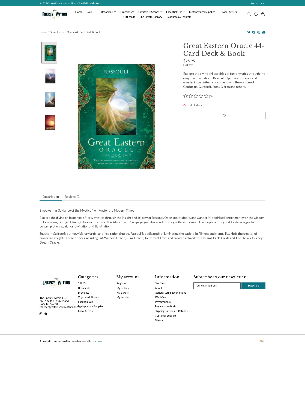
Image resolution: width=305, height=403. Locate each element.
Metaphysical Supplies (90, 306)
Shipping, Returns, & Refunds (171, 311)
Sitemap (159, 320)
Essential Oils (85, 301)
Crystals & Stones (88, 297)
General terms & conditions (170, 292)
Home (78, 11)
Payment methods (165, 306)
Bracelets (83, 292)
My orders (122, 288)
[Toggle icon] (249, 14)
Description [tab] (51, 196)
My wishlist (122, 297)
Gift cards (129, 16)
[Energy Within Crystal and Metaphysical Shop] (55, 14)
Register (121, 283)
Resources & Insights (178, 16)
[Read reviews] (196, 96)
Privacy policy (163, 301)
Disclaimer (161, 297)
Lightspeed (97, 341)
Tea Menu (160, 283)
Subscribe (253, 285)
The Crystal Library (150, 16)
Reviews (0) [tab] (72, 196)
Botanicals (84, 288)
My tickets (122, 292)
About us (160, 288)
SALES (82, 283)
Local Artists (85, 311)
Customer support (165, 315)
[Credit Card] (261, 341)
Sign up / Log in (257, 3)
